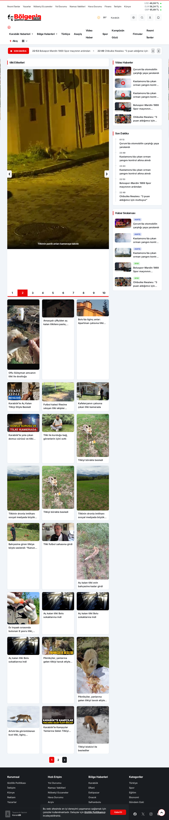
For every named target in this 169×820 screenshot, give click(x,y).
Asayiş (78, 34)
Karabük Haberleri (19, 34)
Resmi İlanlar (13, 6)
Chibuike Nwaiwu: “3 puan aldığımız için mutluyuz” (67, 50)
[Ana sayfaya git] (9, 27)
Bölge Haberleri (46, 34)
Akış (15, 40)
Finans (108, 6)
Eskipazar (94, 792)
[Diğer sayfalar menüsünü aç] (24, 41)
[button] (150, 17)
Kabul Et (118, 812)
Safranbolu (94, 802)
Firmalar (138, 34)
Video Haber (89, 34)
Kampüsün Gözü (118, 34)
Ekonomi (134, 797)
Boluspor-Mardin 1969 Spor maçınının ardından (135, 185)
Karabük (93, 782)
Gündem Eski (136, 802)
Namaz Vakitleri (77, 6)
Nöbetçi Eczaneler (43, 6)
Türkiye (65, 34)
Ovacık (92, 797)
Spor (105, 34)
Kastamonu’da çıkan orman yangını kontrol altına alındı (135, 158)
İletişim (117, 6)
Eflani (91, 787)
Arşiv (51, 802)
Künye (127, 6)
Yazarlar (27, 6)
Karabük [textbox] (115, 17)
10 (103, 292)
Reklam (11, 797)
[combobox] (118, 17)
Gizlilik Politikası (16, 782)
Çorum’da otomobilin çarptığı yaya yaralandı (139, 145)
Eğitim (132, 792)
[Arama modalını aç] (142, 17)
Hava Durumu (95, 6)
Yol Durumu (61, 6)
